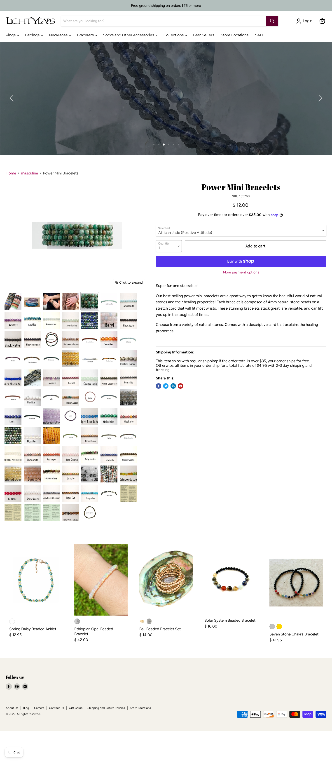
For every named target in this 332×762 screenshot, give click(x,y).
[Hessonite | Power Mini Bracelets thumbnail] (13, 397)
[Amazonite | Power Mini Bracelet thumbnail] (109, 301)
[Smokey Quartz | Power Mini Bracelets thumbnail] (128, 455)
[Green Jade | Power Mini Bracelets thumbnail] (90, 378)
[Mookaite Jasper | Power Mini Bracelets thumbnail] (128, 416)
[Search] (272, 21)
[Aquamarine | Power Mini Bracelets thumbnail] (51, 320)
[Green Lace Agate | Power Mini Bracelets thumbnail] (109, 378)
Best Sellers (203, 35)
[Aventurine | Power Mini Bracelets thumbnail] (70, 320)
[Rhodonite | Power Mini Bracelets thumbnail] (32, 455)
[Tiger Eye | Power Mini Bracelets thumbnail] (70, 493)
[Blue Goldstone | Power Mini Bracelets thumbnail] (32, 339)
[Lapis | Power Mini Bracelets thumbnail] (13, 416)
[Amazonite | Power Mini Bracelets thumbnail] (128, 301)
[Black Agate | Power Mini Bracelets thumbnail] (128, 320)
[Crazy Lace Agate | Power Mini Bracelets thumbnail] (109, 359)
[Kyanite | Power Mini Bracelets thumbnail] (109, 397)
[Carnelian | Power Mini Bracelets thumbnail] (109, 339)
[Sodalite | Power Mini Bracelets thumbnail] (109, 455)
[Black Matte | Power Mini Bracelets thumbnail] (13, 339)
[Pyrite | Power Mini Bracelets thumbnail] (109, 435)
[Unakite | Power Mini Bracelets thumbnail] (70, 474)
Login (307, 21)
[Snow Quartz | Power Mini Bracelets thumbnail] (32, 493)
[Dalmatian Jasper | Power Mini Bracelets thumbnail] (128, 359)
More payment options (241, 272)
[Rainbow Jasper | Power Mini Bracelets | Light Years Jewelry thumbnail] (128, 474)
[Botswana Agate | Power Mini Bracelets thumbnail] (70, 339)
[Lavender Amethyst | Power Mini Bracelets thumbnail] (51, 416)
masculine (29, 173)
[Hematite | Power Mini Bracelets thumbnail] (128, 378)
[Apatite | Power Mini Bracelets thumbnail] (32, 320)
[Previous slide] (12, 98)
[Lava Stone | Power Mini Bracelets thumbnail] (32, 416)
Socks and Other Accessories (129, 35)
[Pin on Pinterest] (180, 386)
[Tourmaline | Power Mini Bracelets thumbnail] (51, 474)
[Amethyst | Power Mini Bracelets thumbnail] (13, 320)
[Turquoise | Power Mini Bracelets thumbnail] (90, 493)
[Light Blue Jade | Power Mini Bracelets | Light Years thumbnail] (90, 416)
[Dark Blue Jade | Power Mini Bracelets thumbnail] (13, 378)
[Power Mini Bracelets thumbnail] (13, 301)
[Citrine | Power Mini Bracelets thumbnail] (70, 359)
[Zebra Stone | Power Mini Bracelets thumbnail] (109, 493)
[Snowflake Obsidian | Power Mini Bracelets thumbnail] (51, 493)
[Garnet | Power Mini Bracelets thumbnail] (70, 378)
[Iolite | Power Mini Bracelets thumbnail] (51, 397)
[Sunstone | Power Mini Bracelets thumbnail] (32, 474)
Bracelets (86, 35)
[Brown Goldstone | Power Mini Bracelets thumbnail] (90, 339)
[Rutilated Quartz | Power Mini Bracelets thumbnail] (13, 474)
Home (11, 173)
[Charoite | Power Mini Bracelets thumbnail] (13, 359)
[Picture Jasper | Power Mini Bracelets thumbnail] (90, 435)
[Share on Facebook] (158, 386)
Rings (11, 35)
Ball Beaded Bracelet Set (160, 629)
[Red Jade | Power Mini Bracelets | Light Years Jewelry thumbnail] (13, 493)
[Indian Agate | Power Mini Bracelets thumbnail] (70, 397)
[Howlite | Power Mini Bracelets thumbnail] (32, 397)
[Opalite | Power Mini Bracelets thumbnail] (32, 435)
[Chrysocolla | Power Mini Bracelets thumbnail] (51, 359)
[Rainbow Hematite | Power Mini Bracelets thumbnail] (128, 435)
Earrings (32, 35)
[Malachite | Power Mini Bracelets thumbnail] (109, 416)
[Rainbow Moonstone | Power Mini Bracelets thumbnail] (13, 455)
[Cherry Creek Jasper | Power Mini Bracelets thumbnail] (32, 359)
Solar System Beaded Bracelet (229, 620)
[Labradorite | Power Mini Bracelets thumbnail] (128, 397)
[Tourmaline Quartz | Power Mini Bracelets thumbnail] (90, 474)
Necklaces (58, 35)
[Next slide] (319, 98)
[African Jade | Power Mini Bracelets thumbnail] (90, 301)
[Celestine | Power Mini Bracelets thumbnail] (128, 339)
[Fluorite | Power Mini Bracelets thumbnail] (51, 378)
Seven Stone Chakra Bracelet (293, 634)
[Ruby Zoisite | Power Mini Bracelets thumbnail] (90, 455)
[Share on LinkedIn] (173, 386)
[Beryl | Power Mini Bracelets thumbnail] (109, 320)
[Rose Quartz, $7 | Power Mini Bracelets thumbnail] (70, 455)
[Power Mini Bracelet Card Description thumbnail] (128, 493)
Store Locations (234, 35)
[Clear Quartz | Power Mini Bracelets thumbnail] (90, 359)
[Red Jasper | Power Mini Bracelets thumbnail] (51, 455)
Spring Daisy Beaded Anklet (32, 629)
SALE (259, 35)
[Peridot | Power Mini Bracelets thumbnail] (70, 435)
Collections (174, 35)
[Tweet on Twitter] (165, 386)
